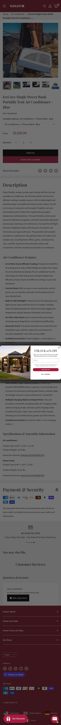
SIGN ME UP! (45, 369)
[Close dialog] (59, 347)
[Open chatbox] (55, 719)
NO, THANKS (45, 374)
